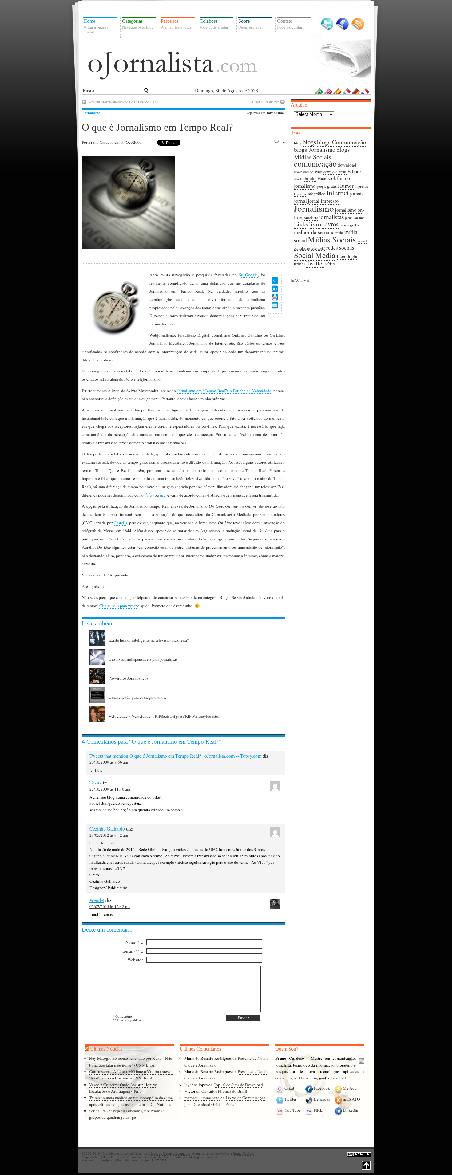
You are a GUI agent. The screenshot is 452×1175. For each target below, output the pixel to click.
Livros (330, 224)
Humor (346, 185)
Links (301, 224)
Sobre (250, 23)
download (347, 165)
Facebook (342, 24)
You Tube (292, 1110)
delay (149, 495)
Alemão (356, 91)
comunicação (315, 163)
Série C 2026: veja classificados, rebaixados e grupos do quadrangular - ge (127, 1114)
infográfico (316, 194)
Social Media (314, 255)
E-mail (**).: (132, 951)
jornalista (310, 217)
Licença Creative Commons (170, 1153)
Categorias (138, 23)
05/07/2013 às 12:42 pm (109, 906)
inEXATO (351, 1099)
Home (95, 26)
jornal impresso (323, 201)
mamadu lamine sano (202, 1097)
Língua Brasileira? (265, 101)
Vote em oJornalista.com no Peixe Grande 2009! (123, 101)
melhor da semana (314, 232)
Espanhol (337, 91)
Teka (94, 782)
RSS (358, 24)
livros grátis (349, 225)
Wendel (96, 900)
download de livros (308, 172)
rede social (318, 248)
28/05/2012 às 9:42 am (108, 835)
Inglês (328, 91)
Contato (290, 23)
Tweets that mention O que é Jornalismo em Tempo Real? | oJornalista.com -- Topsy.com (175, 756)
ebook (298, 179)
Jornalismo (91, 113)
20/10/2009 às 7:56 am (108, 762)
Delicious (322, 1099)
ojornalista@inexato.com (199, 1157)
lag (162, 495)
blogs (309, 142)
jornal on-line (354, 217)
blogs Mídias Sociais (322, 153)
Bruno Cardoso (100, 142)
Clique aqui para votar (118, 605)
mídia (339, 232)
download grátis (335, 172)
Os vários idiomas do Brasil (224, 1091)
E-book (354, 171)
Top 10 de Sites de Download (238, 1084)
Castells (120, 522)
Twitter (327, 24)
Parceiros (176, 23)
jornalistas (331, 217)
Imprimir (275, 297)
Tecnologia (346, 256)
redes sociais (340, 247)
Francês (365, 91)
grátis (332, 186)
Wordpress (106, 1160)
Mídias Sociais (332, 239)
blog (298, 143)
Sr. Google (248, 274)
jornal (300, 200)
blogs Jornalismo (314, 149)
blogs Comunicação (341, 142)
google (321, 186)
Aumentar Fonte (275, 288)
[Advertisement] (233, 202)
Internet (337, 193)
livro (315, 224)
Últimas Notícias (106, 1048)
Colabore (214, 23)
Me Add (350, 1088)
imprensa (361, 186)
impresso (300, 194)
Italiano (346, 91)
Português (319, 91)
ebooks (309, 178)
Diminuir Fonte (275, 280)
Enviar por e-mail (275, 305)
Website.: (135, 959)
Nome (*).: (134, 942)
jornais (356, 193)
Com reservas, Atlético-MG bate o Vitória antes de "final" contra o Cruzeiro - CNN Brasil (131, 1075)
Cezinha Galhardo (107, 828)
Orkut (289, 1088)
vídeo (330, 264)
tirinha (299, 264)
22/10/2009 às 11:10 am (109, 789)
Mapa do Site (90, 1157)
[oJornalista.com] (172, 65)
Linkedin (350, 1110)
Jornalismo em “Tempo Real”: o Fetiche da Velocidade (224, 390)
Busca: (89, 90)
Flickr (318, 1110)
